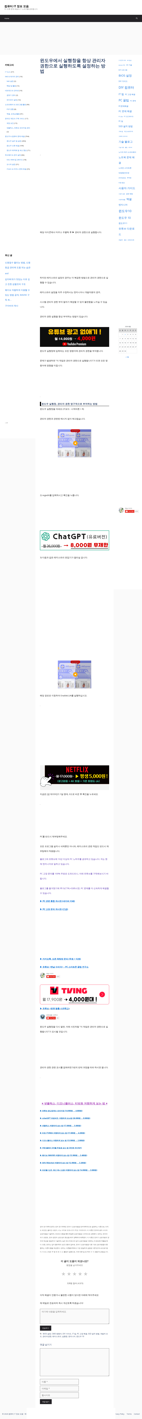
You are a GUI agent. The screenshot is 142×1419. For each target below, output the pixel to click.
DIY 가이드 (67, 1334)
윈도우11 (123, 223)
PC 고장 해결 (82, 1334)
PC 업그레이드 (128, 116)
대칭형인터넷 (124, 173)
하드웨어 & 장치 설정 (13, 155)
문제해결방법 (122, 178)
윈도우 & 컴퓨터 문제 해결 (15, 136)
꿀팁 (126, 147)
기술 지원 (121, 147)
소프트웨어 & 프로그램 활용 (15, 104)
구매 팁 (121, 131)
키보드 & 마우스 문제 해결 (16, 169)
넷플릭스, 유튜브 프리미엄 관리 (18, 128)
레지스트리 (56, 1336)
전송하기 (45, 1328)
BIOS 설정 (47, 1334)
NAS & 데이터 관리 (12, 76)
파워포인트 (131, 240)
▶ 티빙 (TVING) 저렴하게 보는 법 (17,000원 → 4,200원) (62, 1133)
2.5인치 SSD (122, 60)
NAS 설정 (10, 81)
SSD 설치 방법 (93, 1334)
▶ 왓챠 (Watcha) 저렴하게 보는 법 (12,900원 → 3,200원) (63, 1163)
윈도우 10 (80, 1336)
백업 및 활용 (11, 86)
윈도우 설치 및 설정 (14, 141)
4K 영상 (129, 60)
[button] (137, 18)
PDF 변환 (10, 109)
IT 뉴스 (7, 72)
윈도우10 (125, 211)
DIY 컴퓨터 (126, 87)
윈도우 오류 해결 (13, 146)
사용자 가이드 (127, 188)
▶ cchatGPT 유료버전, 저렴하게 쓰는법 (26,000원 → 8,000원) (65, 1118)
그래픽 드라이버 (123, 136)
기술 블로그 (126, 141)
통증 (125, 240)
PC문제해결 (123, 106)
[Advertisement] (71, 38)
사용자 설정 (122, 194)
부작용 (129, 178)
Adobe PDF (122, 65)
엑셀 (129, 199)
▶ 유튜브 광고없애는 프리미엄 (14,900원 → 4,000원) (61, 1111)
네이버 (130, 147)
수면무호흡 (122, 199)
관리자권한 (47, 1336)
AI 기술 (129, 65)
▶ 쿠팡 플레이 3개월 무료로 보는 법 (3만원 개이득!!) (61, 1148)
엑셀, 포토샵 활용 (13, 114)
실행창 (64, 1336)
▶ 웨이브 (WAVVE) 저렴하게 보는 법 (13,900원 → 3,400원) (63, 1155)
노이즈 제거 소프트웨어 (127, 152)
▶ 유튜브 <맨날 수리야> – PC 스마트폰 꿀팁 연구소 (64, 966)
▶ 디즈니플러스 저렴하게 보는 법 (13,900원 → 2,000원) (62, 1140)
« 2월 (127, 357)
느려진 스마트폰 (125, 168)
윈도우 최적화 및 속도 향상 (17, 150)
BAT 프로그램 (123, 70)
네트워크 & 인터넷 (12, 90)
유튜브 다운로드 (127, 231)
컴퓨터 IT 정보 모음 (16, 6)
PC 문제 (133, 101)
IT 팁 (74, 1334)
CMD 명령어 (57, 1334)
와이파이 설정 (12, 100)
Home (6, 18)
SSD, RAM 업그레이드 (15, 160)
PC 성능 (121, 116)
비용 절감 (122, 183)
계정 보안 (10, 123)
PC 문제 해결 (125, 111)
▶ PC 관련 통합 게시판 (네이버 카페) (57, 901)
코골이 (121, 240)
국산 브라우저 (128, 131)
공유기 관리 (11, 95)
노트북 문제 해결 (127, 160)
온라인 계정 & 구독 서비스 (15, 118)
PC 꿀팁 (124, 100)
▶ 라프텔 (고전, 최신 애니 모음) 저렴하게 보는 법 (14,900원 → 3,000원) (68, 1170)
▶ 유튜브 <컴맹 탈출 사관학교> (55, 1008)
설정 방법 (129, 194)
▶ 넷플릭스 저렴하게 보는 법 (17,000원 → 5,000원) (60, 1125)
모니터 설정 (11, 164)
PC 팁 (121, 121)
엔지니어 (71, 1336)
